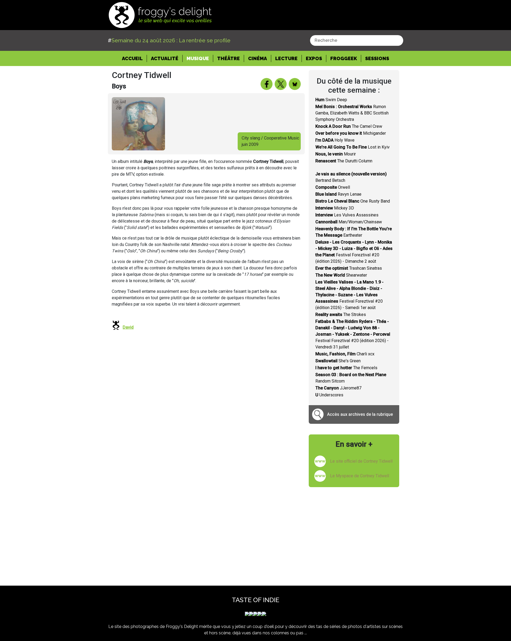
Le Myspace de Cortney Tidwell (359, 475)
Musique (198, 58)
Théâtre (228, 58)
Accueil (134, 58)
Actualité (164, 58)
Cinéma (257, 58)
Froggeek (343, 58)
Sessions (377, 58)
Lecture (286, 58)
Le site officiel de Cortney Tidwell (361, 461)
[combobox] (356, 40)
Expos (314, 58)
